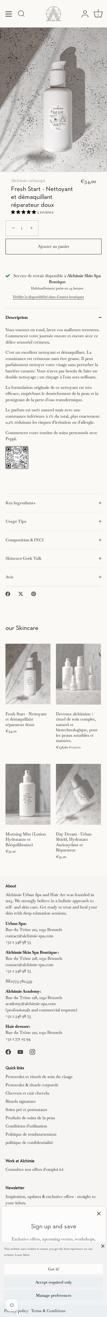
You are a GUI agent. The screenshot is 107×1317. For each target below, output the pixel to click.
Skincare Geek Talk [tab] (23, 558)
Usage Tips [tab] (15, 521)
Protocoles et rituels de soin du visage (39, 1076)
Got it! (53, 1269)
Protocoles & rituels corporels (31, 1084)
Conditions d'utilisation (26, 1126)
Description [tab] (16, 317)
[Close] (103, 1246)
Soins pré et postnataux (26, 1109)
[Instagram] (32, 1051)
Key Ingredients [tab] (20, 502)
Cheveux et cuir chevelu (27, 1093)
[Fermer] (99, 1214)
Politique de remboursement (31, 1134)
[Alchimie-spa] (53, 13)
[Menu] (9, 14)
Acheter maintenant (54, 264)
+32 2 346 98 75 (18, 941)
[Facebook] (8, 1051)
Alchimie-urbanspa (28, 180)
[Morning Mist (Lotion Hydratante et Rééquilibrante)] (27, 794)
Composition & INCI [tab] (24, 539)
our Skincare (21, 628)
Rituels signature (20, 1101)
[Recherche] (21, 15)
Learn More (22, 1255)
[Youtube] (20, 1051)
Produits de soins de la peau (30, 1117)
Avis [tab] (9, 576)
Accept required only (53, 1282)
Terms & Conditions (48, 1310)
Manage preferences (53, 1295)
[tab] (53, 410)
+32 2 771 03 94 (17, 1038)
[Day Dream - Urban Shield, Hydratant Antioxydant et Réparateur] (78, 794)
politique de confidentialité (29, 1142)
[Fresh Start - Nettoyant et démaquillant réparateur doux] (27, 674)
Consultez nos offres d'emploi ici (34, 1169)
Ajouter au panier (53, 246)
